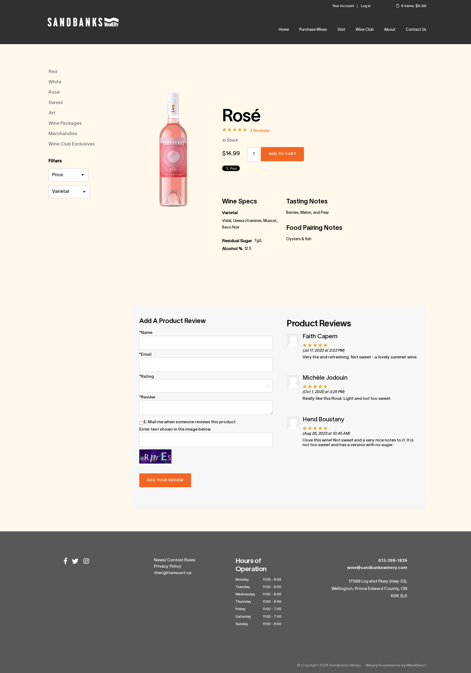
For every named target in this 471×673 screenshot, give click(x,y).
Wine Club (365, 30)
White (55, 82)
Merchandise (63, 134)
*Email (145, 355)
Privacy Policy (168, 566)
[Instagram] (86, 562)
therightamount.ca (172, 573)
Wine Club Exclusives (72, 144)
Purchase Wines (313, 30)
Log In (366, 6)
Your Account (343, 6)
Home (284, 30)
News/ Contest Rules (174, 560)
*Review (147, 397)
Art (52, 113)
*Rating (146, 377)
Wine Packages (65, 123)
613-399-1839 (392, 561)
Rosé (54, 92)
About (389, 30)
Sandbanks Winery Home (83, 22)
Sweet (56, 103)
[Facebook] (65, 562)
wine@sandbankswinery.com (377, 568)
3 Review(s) (259, 131)
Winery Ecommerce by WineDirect (396, 665)
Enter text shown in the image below (175, 429)
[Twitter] (75, 562)
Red (53, 72)
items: (413, 6)
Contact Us (416, 30)
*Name (145, 333)
